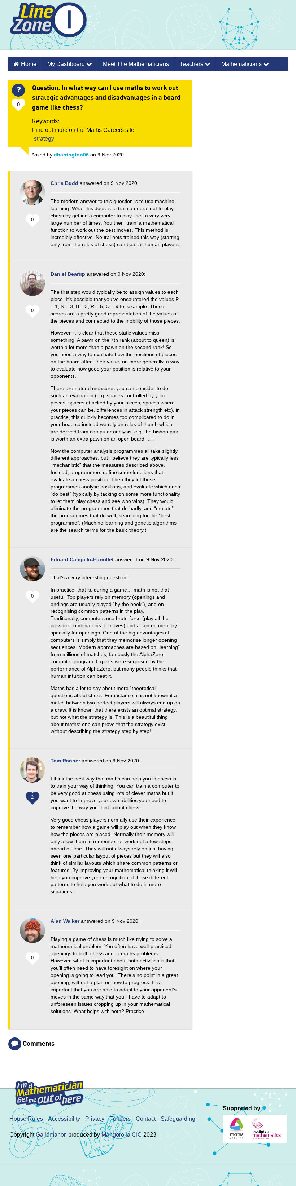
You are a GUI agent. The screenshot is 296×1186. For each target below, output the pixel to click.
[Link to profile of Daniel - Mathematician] (32, 287)
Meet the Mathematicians (136, 64)
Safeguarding (178, 1119)
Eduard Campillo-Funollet (82, 559)
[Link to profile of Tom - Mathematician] (32, 773)
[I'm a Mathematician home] (50, 1090)
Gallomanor (50, 1135)
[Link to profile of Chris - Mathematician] (32, 196)
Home (28, 64)
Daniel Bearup (68, 274)
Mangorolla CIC (121, 1135)
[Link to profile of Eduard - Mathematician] (32, 572)
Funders (120, 1119)
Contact (146, 1119)
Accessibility (64, 1119)
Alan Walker (65, 921)
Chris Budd (64, 183)
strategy (44, 139)
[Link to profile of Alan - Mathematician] (32, 934)
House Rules (26, 1119)
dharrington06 (71, 155)
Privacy (94, 1119)
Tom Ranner (65, 761)
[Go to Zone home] (45, 26)
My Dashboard (66, 64)
